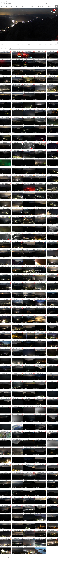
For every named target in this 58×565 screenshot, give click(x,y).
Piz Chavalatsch (16, 228)
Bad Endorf (3, 294)
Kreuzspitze (27, 310)
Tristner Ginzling (4, 170)
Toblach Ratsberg (16, 310)
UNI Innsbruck (39, 88)
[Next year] (26, 6)
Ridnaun (15, 112)
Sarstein (50, 459)
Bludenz (50, 211)
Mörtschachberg (39, 401)
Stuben (26, 154)
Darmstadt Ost (39, 525)
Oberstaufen (16, 170)
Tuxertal (50, 129)
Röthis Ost (3, 261)
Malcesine (15, 451)
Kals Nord (27, 343)
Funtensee (15, 376)
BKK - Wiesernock (16, 476)
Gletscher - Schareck (16, 418)
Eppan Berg (39, 277)
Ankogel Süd (16, 434)
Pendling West (27, 195)
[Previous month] (30, 6)
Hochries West (16, 253)
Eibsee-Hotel (27, 63)
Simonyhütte (16, 459)
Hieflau (50, 517)
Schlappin (50, 236)
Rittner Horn (39, 220)
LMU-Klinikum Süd (28, 187)
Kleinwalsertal (16, 129)
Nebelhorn (15, 104)
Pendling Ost (39, 195)
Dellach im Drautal (39, 443)
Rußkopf (50, 195)
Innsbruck (3, 88)
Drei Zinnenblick (51, 327)
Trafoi (38, 244)
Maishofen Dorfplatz (16, 360)
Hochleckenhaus (39, 459)
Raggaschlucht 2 (4, 434)
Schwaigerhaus (39, 352)
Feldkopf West (51, 368)
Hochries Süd (51, 244)
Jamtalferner (27, 203)
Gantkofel (50, 261)
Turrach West (16, 500)
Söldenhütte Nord (16, 443)
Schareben (38, 509)
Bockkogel (50, 96)
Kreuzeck (38, 63)
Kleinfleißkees (51, 385)
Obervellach (27, 434)
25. (40, 6)
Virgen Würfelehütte (40, 310)
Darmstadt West (51, 525)
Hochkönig (50, 401)
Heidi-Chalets (27, 492)
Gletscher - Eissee (39, 409)
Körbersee (38, 145)
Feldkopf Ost (4, 376)
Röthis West (51, 253)
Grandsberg (27, 476)
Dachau (38, 236)
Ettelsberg (15, 542)
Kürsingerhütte (27, 261)
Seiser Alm (15, 302)
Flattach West (51, 426)
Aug (32, 6)
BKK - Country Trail (4, 500)
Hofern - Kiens (4, 220)
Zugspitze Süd (39, 54)
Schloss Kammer (27, 360)
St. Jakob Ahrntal (4, 211)
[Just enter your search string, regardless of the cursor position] (18, 48)
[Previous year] (21, 6)
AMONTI (26, 211)
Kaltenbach (15, 154)
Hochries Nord (4, 253)
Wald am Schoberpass (40, 517)
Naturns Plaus (4, 195)
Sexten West (4, 343)
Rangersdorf (27, 418)
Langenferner (16, 277)
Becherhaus (27, 112)
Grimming (27, 500)
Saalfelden (3, 368)
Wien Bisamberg (51, 533)
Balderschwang (4, 129)
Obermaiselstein (16, 121)
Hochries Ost (27, 253)
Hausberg (50, 63)
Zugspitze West (16, 54)
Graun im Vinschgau (4, 162)
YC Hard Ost (52, 228)
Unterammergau (51, 79)
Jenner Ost (27, 393)
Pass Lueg (50, 418)
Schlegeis (3, 154)
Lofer (15, 335)
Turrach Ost (15, 492)
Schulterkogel (4, 525)
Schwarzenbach (39, 533)
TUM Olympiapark (27, 220)
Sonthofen (38, 104)
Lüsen (15, 211)
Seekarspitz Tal (39, 451)
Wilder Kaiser (27, 294)
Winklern (38, 393)
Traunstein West (39, 476)
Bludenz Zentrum (39, 211)
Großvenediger (39, 261)
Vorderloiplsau (39, 368)
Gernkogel (38, 426)
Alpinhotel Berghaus (51, 121)
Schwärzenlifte (51, 137)
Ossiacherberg (4, 509)
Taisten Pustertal (51, 286)
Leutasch (38, 71)
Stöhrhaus (27, 385)
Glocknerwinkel (4, 360)
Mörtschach (15, 409)
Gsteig (50, 71)
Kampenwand (51, 277)
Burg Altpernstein (27, 509)
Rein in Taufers (4, 228)
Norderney (39, 542)
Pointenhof (4, 286)
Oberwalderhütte (16, 352)
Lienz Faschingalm (4, 385)
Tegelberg (38, 79)
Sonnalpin (50, 54)
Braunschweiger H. (4, 121)
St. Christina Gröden (40, 286)
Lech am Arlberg (4, 137)
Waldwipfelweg (4, 484)
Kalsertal (38, 343)
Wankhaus (3, 79)
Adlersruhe (27, 352)
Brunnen (3, 451)
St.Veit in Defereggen (17, 319)
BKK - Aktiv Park (39, 467)
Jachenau (15, 96)
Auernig (38, 434)
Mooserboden (16, 343)
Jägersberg (50, 112)
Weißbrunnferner (4, 269)
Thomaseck (15, 426)
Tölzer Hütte (4, 96)
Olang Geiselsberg (4, 277)
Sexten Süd (50, 335)
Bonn (26, 542)
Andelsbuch (4, 178)
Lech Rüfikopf (27, 137)
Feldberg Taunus (16, 533)
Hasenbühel (4, 187)
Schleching (50, 294)
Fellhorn (26, 121)
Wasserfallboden (39, 335)
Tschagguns (50, 203)
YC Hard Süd (5, 236)
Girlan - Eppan (27, 286)
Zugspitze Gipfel (27, 54)
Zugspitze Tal (16, 63)
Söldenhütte (51, 434)
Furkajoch (38, 203)
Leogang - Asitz (4, 335)
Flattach (26, 426)
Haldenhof (17, 145)
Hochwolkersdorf (27, 533)
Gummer (38, 294)
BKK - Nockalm (4, 476)
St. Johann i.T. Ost (39, 269)
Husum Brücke (51, 542)
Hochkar (15, 525)
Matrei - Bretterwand (40, 319)
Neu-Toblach (4, 319)
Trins (26, 104)
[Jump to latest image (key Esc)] (56, 6)
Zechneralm (27, 467)
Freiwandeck (51, 360)
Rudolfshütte (39, 327)
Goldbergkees (51, 393)
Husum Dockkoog (16, 550)
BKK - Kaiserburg (51, 492)
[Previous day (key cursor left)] (38, 6)
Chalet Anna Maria (28, 145)
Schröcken (50, 154)
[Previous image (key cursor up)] (47, 6)
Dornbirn (15, 220)
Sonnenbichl (39, 121)
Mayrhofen (39, 162)
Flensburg (27, 550)
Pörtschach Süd (27, 517)
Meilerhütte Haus (16, 71)
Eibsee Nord (4, 63)
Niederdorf (27, 302)
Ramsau (26, 459)
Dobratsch (15, 484)
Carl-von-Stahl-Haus (4, 401)
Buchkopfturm (39, 500)
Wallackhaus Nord (27, 368)
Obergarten (4, 71)
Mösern (26, 79)
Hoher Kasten (4, 302)
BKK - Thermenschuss (28, 484)
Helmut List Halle (4, 533)
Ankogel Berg (4, 443)
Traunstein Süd (51, 476)
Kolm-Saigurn (27, 401)
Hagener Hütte (4, 426)
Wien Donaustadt (4, 542)
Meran (50, 187)
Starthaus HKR (16, 261)
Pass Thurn (15, 286)
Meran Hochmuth (16, 178)
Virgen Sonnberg (51, 310)
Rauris (50, 376)
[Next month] (34, 6)
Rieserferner (39, 253)
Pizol (3, 327)
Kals (50, 343)
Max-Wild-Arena (51, 170)
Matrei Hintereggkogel (17, 327)
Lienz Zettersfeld (16, 385)
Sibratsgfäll (27, 170)
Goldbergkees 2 (16, 401)
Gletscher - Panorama (28, 409)
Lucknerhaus (51, 352)
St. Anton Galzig (16, 137)
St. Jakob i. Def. (39, 302)
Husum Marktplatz (4, 550)
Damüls (50, 178)
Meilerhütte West (27, 71)
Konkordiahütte (4, 517)
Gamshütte (39, 154)
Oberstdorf (3, 112)
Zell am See (39, 360)
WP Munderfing (51, 443)
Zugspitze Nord (4, 54)
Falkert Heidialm (51, 484)
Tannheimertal (51, 88)
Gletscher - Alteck (4, 409)
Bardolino (15, 467)
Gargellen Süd (39, 228)
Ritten (26, 244)
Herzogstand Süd (16, 88)
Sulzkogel (38, 96)
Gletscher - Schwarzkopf (40, 418)
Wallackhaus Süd (16, 368)
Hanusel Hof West (39, 129)
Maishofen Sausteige (5, 352)
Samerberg (3, 244)
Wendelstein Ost (39, 178)
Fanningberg (4, 467)
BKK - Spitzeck (51, 467)
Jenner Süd (15, 393)
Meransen (15, 187)
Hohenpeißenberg (28, 96)
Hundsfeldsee (51, 451)
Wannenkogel (4, 104)
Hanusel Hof (27, 129)
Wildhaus (27, 327)
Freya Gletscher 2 (39, 550)
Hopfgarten (50, 319)
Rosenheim (27, 236)
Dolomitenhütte (39, 385)
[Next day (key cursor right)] (42, 6)
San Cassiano (51, 302)
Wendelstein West (28, 178)
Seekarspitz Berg (27, 451)
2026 (23, 6)
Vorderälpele (27, 277)
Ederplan (50, 409)
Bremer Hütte (51, 104)
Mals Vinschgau (4, 203)
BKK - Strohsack (4, 492)
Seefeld (15, 79)
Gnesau (15, 509)
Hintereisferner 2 (16, 162)
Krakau (38, 492)
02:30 (49, 6)
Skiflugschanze (39, 112)
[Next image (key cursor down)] (52, 6)
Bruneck (15, 244)
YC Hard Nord (17, 236)
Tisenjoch (50, 162)
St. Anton (3, 145)
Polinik (26, 443)
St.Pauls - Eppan (51, 269)
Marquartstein (4, 310)
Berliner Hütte (39, 170)
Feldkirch (27, 269)
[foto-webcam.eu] (52, 40)
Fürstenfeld (15, 195)
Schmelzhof (52, 145)
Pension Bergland (40, 137)
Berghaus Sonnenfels (16, 517)
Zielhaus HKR (16, 269)
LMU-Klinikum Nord (39, 187)
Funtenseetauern (27, 376)
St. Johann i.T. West (16, 294)
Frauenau (50, 509)
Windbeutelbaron (4, 393)
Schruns (15, 203)
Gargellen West (27, 228)
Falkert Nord (39, 484)
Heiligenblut (39, 376)
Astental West (4, 418)
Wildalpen (27, 525)
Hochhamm (27, 335)
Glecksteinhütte (51, 500)
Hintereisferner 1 (27, 162)
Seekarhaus (4, 459)
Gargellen (50, 220)
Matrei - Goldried (27, 319)
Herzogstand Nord (28, 88)
